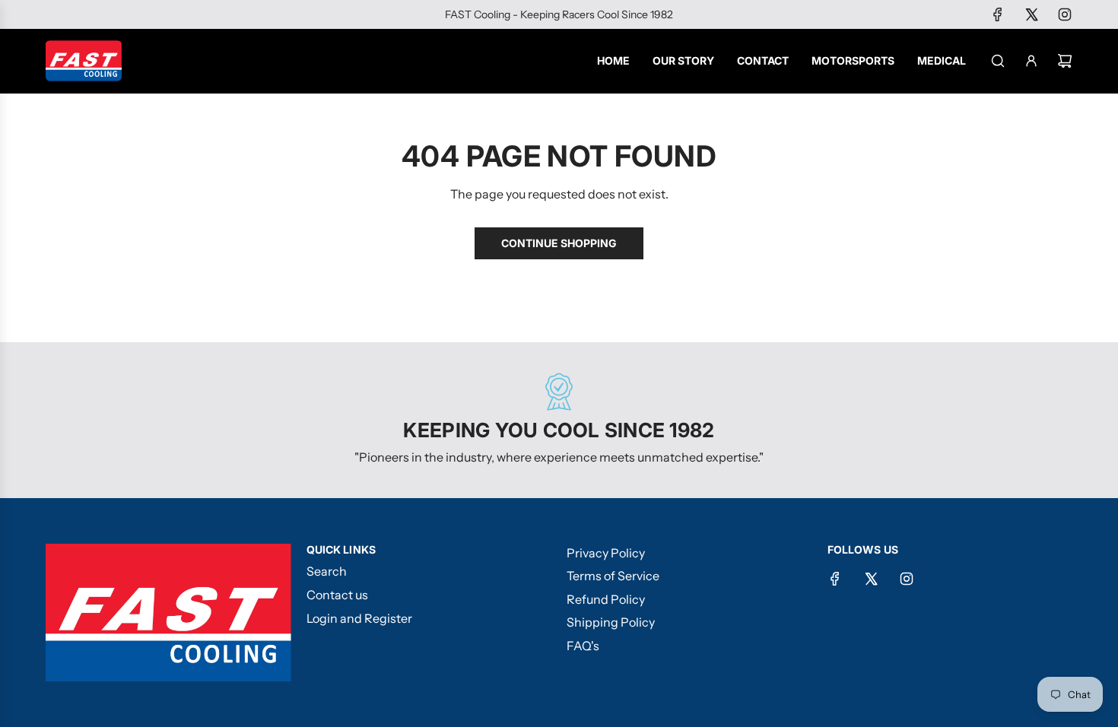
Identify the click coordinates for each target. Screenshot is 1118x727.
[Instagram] (1064, 14)
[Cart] (1064, 61)
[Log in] (1031, 61)
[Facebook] (998, 14)
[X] (1031, 14)
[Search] (998, 61)
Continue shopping (559, 243)
